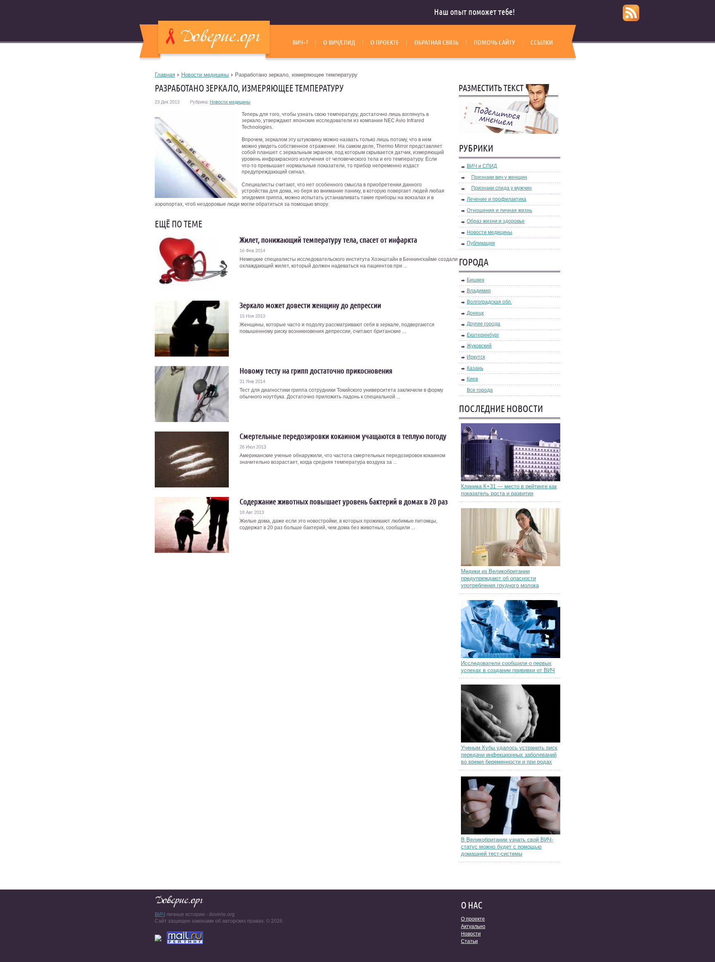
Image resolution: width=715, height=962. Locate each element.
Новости (471, 934)
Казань (475, 368)
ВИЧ (160, 914)
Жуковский (479, 346)
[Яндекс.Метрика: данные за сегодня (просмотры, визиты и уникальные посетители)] (158, 938)
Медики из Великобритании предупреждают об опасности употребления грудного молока (500, 578)
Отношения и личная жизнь (499, 210)
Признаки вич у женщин (499, 177)
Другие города (483, 324)
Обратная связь (436, 42)
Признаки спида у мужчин (501, 188)
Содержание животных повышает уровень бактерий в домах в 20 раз (344, 501)
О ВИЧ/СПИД (339, 42)
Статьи (469, 941)
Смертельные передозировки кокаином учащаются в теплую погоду (343, 436)
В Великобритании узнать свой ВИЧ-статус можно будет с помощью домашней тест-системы (507, 847)
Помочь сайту (494, 42)
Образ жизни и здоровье (496, 221)
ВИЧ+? (300, 42)
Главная (165, 75)
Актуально (473, 926)
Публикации (481, 243)
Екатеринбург (483, 335)
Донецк (475, 313)
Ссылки (541, 42)
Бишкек (475, 280)
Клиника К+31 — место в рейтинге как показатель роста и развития (509, 490)
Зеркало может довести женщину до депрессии (310, 305)
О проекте (384, 42)
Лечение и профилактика (496, 199)
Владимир (479, 291)
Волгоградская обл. (489, 302)
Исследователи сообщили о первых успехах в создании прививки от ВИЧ (508, 666)
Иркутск (476, 357)
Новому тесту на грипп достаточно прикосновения (316, 370)
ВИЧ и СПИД (482, 166)
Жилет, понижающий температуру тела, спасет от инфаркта (328, 239)
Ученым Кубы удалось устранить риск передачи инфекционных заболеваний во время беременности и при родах (509, 755)
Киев (472, 379)
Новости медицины (205, 75)
